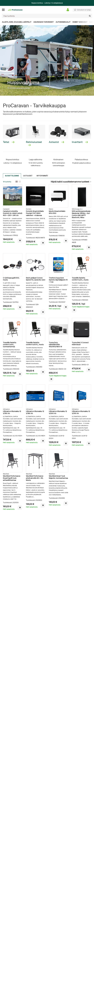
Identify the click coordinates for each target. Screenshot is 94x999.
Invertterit (77, 142)
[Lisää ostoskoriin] (20, 240)
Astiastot (54, 142)
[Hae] (89, 16)
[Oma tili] (68, 10)
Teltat (6, 142)
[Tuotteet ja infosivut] (4, 10)
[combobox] (47, 16)
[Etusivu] (15, 10)
